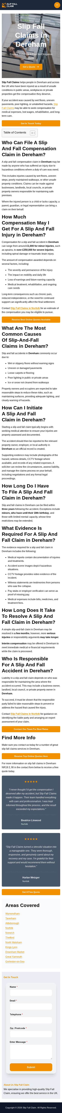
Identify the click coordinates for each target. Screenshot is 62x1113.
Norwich (9, 933)
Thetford (9, 937)
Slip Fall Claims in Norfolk (25, 308)
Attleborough (12, 923)
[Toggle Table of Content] (31, 133)
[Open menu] (57, 5)
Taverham (10, 918)
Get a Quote (29, 67)
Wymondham (12, 913)
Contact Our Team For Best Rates (31, 729)
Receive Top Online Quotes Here (31, 756)
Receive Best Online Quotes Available (31, 319)
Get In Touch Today (31, 123)
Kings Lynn (11, 947)
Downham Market (14, 952)
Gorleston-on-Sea (14, 961)
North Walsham (13, 942)
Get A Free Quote (31, 892)
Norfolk (9, 928)
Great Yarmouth (13, 956)
